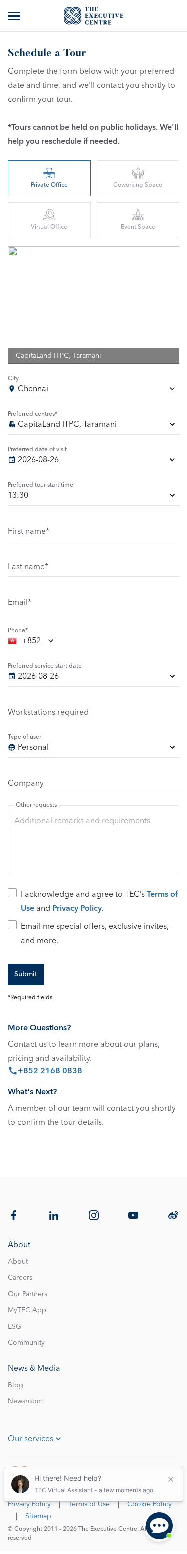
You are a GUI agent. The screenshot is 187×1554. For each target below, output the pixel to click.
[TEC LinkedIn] (54, 1215)
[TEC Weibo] (173, 1215)
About (18, 1262)
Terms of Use (89, 1504)
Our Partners (27, 1294)
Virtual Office (49, 227)
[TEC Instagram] (94, 1215)
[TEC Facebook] (14, 1215)
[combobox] (93, 390)
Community (26, 1343)
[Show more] (15, 16)
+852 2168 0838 (50, 1070)
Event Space (138, 227)
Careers (20, 1278)
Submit (25, 974)
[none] (93, 426)
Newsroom (25, 1401)
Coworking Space (137, 185)
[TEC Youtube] (133, 1215)
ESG (14, 1327)
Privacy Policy (77, 908)
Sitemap (38, 1516)
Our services (30, 1439)
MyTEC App (27, 1310)
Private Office (49, 185)
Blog (15, 1385)
